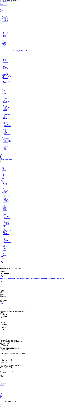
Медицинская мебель (4, 117)
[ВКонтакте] (0, 271)
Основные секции (6, 131)
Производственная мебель (4, 137)
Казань (3, 169)
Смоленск (3, 174)
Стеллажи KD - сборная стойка (6, 124)
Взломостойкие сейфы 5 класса (47, 278)
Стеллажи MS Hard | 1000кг (6, 223)
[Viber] (3, 271)
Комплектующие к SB (6, 130)
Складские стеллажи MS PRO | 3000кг (7, 228)
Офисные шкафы (4, 148)
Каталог (3, 181)
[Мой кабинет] (0, 156)
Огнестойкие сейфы (5, 99)
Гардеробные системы (5, 233)
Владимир (3, 167)
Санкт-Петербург (3, 172)
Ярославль (3, 178)
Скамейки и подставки (6, 109)
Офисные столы (4, 147)
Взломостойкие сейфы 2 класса (6, 100)
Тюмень (3, 176)
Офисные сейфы (4, 97)
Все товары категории (2, 385)
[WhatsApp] (4, 271)
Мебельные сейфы (2, 278)
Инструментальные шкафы (5, 139)
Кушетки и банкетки (5, 120)
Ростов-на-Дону (3, 171)
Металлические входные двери (5, 145)
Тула (2, 177)
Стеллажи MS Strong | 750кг (6, 221)
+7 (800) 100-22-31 (3, 5)
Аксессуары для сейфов (5, 105)
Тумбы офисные (5, 115)
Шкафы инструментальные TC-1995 (7, 140)
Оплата (3, 151)
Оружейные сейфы (8, 278)
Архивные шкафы (5, 110)
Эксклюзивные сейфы (5, 102)
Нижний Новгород (4, 170)
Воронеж (3, 168)
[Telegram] (5, 271)
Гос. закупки (2, 153)
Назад (2, 165)
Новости (2, 154)
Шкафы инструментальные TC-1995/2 (7, 141)
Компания (1, 392)
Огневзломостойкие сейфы (16, 278)
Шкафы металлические (5, 193)
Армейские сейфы (5, 103)
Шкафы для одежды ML (6, 107)
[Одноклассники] (1, 271)
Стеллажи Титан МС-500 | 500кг (6, 128)
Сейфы (3, 96)
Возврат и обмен (3, 152)
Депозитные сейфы (5, 104)
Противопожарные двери (5, 146)
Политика (1, 394)
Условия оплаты (1, 395)
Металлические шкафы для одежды (6, 106)
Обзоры (1, 398)
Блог (0, 397)
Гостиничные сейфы (56, 278)
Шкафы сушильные (5, 144)
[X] (2, 271)
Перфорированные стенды (5, 142)
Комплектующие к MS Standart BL (7, 126)
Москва (3, 166)
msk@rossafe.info (1, 4)
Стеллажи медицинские (5, 122)
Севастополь (3, 173)
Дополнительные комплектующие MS (6, 134)
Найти (0, 404)
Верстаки (5, 239)
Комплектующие (5, 132)
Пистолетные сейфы (5, 98)
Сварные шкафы (5, 112)
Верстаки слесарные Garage (6, 138)
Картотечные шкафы (5, 113)
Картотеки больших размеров (7, 114)
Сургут (3, 175)
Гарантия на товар (1, 396)
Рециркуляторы (4, 123)
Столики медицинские (5, 118)
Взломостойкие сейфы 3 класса (36, 278)
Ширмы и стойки (4, 121)
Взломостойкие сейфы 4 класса (6, 101)
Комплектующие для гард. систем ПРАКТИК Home (9, 136)
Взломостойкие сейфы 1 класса (25, 278)
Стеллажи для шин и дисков (5, 133)
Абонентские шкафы (5, 116)
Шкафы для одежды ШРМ (6, 108)
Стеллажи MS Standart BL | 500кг (7, 219)
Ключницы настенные (5, 149)
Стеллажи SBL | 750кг (5, 129)
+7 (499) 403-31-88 (1, 157)
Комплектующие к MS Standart (7, 125)
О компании (2, 150)
